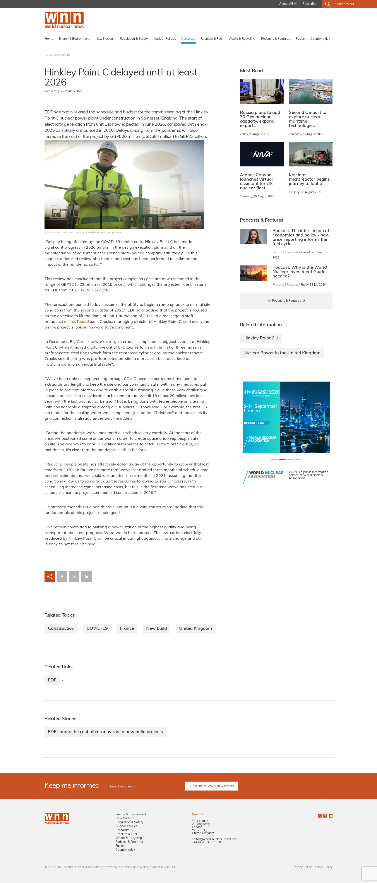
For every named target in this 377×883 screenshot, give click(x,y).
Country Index (320, 39)
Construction (61, 628)
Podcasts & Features (275, 39)
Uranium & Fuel (212, 39)
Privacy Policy (302, 867)
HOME (48, 55)
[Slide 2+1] (290, 459)
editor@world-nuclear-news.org (214, 839)
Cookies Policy (322, 867)
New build (156, 628)
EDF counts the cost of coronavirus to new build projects (105, 732)
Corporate (188, 39)
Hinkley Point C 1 (260, 338)
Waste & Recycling (242, 39)
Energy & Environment (74, 39)
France (127, 628)
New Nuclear (105, 39)
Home (49, 39)
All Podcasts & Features (284, 301)
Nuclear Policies (165, 39)
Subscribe (309, 4)
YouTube (77, 322)
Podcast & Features (129, 842)
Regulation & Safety (134, 39)
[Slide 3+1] (298, 459)
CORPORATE (62, 55)
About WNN (287, 4)
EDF (52, 680)
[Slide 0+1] (274, 459)
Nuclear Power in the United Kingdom (281, 353)
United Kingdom (195, 628)
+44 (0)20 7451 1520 (206, 842)
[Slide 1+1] (282, 459)
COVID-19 (97, 628)
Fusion (300, 39)
